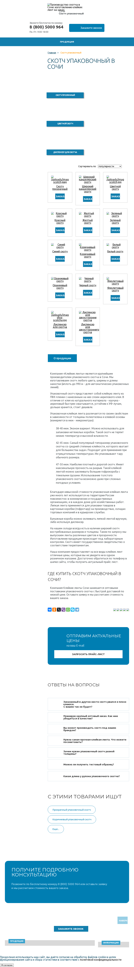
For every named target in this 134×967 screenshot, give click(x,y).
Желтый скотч (88, 221)
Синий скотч (60, 251)
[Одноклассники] (54, 610)
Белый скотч (115, 251)
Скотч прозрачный (59, 187)
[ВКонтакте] (50, 610)
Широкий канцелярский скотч (87, 189)
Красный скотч (60, 221)
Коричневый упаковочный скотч (71, 819)
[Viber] (63, 610)
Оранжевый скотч (60, 286)
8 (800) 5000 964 (46, 27)
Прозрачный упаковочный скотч (71, 809)
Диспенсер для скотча (60, 325)
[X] (59, 610)
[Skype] (73, 610)
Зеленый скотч (115, 221)
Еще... (55, 829)
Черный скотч (87, 285)
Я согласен (6, 965)
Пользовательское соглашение (107, 931)
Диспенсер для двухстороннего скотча (89, 328)
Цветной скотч (115, 187)
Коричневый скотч (87, 255)
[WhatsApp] (68, 610)
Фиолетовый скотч (115, 289)
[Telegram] (77, 610)
